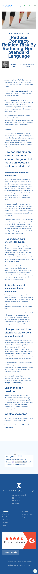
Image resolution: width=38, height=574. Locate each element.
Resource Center (27, 514)
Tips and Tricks (13, 33)
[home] (7, 6)
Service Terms (21, 565)
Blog (23, 517)
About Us (25, 511)
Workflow (5, 514)
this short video (20, 420)
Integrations (6, 520)
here (19, 383)
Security (5, 523)
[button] (35, 6)
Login (4, 525)
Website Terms (11, 565)
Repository (5, 517)
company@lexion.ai (19, 495)
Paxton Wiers (13, 65)
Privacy (29, 565)
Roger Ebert (18, 91)
